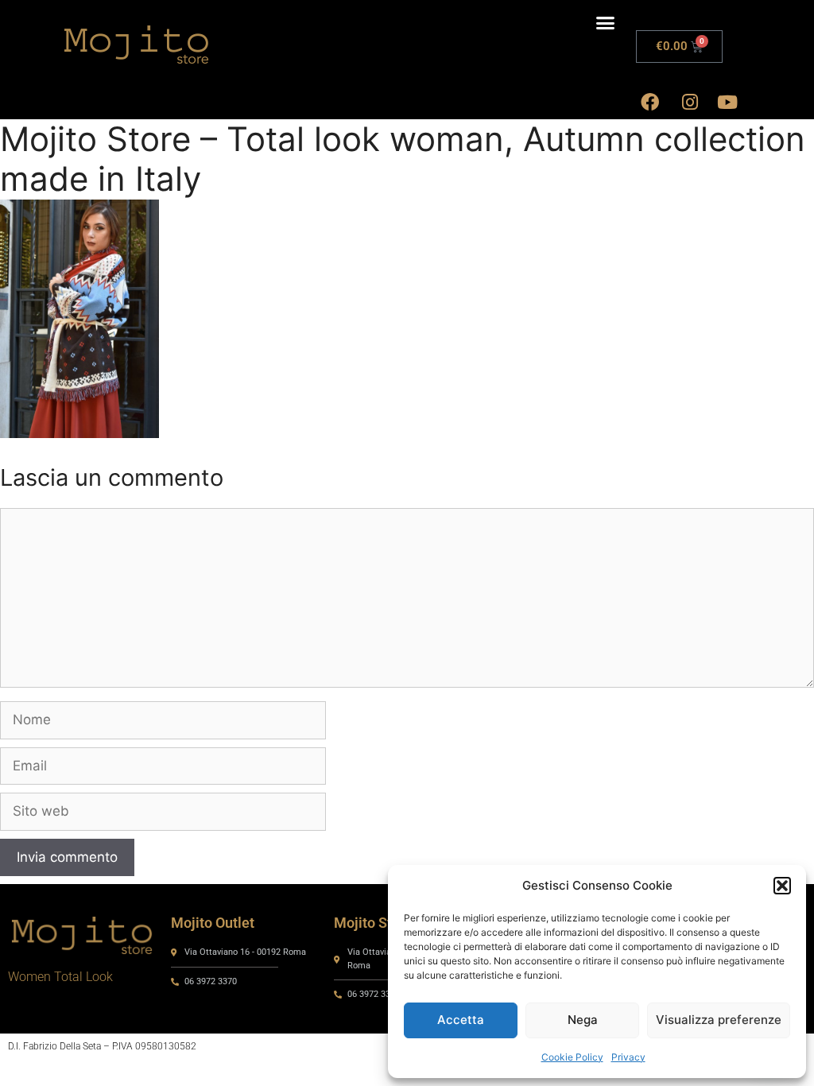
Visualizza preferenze (718, 1019)
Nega (583, 1019)
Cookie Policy (572, 1057)
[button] (782, 886)
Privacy (628, 1057)
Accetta (460, 1019)
